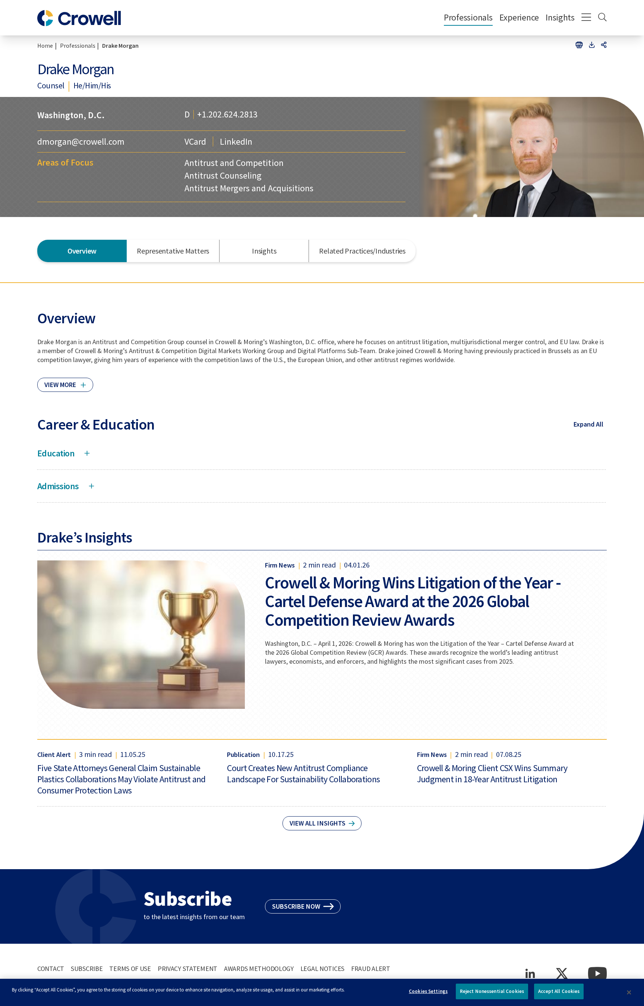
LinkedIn (236, 141)
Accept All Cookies (559, 991)
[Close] (629, 992)
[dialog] (322, 992)
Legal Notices (322, 968)
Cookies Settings (428, 991)
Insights (560, 17)
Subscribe (86, 968)
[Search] (602, 18)
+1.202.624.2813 (227, 114)
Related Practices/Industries (362, 250)
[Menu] (586, 18)
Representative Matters (173, 250)
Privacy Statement (187, 968)
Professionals (468, 17)
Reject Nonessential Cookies (492, 991)
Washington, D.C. (71, 115)
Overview (82, 250)
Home (45, 45)
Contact (50, 968)
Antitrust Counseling (223, 175)
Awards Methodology (259, 968)
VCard (195, 141)
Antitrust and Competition (233, 163)
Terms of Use (130, 968)
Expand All (588, 424)
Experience (519, 17)
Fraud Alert (370, 968)
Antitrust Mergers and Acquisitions (248, 188)
